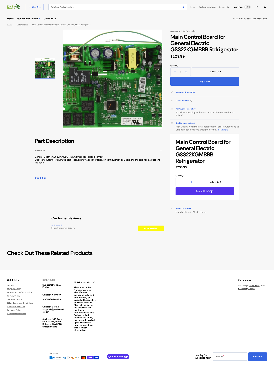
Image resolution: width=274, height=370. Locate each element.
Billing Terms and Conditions (20, 303)
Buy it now (205, 81)
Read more (223, 130)
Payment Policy (14, 310)
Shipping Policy (14, 288)
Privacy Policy (13, 296)
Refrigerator (22, 25)
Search (10, 285)
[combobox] (117, 7)
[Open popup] (191, 100)
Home (9, 25)
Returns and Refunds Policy (19, 292)
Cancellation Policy (16, 306)
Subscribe (257, 356)
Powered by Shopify (246, 288)
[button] (257, 7)
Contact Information (16, 313)
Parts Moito (254, 285)
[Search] (183, 7)
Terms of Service (14, 299)
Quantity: (174, 66)
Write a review (150, 228)
